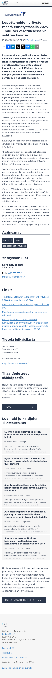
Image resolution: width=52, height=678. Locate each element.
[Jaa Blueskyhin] (27, 47)
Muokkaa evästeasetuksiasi (14, 657)
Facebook (6, 648)
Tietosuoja (7, 653)
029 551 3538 (15, 273)
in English (16, 668)
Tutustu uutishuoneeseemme (24, 600)
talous (18, 240)
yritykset (7, 240)
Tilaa (7, 407)
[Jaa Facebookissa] (8, 47)
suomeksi (6, 668)
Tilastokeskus (33, 40)
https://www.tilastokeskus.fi (15, 363)
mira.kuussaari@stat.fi (13, 277)
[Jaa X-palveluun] (18, 47)
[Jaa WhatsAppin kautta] (32, 47)
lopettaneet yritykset (14, 246)
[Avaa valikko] (17, 3)
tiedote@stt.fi (8, 634)
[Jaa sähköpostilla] (37, 47)
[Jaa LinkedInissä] (13, 47)
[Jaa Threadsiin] (23, 47)
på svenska (27, 668)
